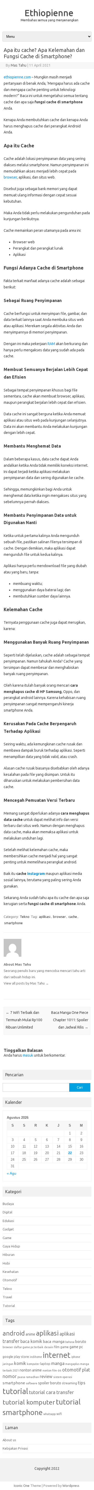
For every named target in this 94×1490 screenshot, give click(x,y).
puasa (21, 1377)
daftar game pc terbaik (28, 1347)
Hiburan (9, 1254)
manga (57, 1363)
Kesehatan (11, 1271)
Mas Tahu (18, 65)
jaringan (8, 1363)
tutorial (15, 1391)
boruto (80, 1342)
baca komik (31, 1341)
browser (10, 177)
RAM (51, 344)
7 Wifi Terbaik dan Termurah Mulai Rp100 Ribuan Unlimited (24, 1019)
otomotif (71, 1369)
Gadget (8, 1229)
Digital (7, 1212)
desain (48, 1347)
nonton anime (31, 1370)
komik (20, 1363)
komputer (33, 1363)
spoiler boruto (49, 1383)
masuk (28, 1055)
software (31, 1383)
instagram (36, 874)
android (14, 1333)
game (64, 1347)
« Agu (11, 1173)
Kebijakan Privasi (15, 1448)
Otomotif (10, 1280)
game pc (76, 1347)
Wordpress (70, 1485)
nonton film (50, 1370)
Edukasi (8, 1221)
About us (9, 1440)
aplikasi (44, 916)
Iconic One (22, 1485)
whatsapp (49, 1414)
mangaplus (72, 1363)
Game (7, 1238)
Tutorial (9, 1306)
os (59, 1370)
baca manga (53, 1341)
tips (81, 1382)
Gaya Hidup (11, 1246)
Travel (7, 1297)
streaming (69, 1383)
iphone (75, 1356)
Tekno (25, 916)
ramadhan (32, 1377)
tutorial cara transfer (51, 1392)
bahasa (69, 1341)
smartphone (13, 923)
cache (72, 916)
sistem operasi (62, 1377)
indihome (36, 1356)
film (57, 1347)
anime (30, 1334)
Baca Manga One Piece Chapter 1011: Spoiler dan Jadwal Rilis (69, 1019)
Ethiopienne (49, 13)
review (46, 1376)
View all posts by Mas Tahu (26, 983)
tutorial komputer (29, 1402)
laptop (45, 1363)
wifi (59, 1414)
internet (56, 1355)
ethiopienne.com (17, 77)
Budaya (8, 1204)
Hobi (6, 1263)
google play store (16, 1356)
